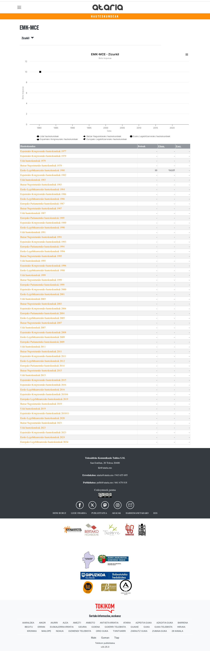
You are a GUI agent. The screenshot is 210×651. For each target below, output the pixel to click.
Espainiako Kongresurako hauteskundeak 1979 (43, 155)
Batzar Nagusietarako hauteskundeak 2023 (41, 422)
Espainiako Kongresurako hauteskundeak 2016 (43, 384)
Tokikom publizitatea (105, 643)
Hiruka (181, 627)
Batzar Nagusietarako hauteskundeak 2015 (41, 370)
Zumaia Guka (159, 631)
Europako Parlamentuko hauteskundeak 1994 (42, 246)
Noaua (59, 631)
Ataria (127, 622)
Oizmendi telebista (79, 631)
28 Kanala (177, 631)
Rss (155, 513)
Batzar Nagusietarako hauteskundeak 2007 (41, 322)
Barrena (183, 622)
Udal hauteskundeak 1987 (33, 213)
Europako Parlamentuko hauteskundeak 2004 (42, 313)
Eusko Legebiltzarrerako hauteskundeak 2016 (42, 389)
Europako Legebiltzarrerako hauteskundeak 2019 (44, 399)
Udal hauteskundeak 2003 (33, 298)
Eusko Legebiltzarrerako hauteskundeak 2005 (42, 318)
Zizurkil (26, 38)
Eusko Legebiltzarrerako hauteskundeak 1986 (42, 198)
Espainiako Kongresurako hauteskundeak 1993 (43, 241)
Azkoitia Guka (165, 622)
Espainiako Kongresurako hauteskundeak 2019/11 (44, 413)
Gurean (105, 637)
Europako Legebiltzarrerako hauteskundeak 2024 (44, 441)
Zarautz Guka (139, 631)
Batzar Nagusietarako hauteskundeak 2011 (41, 351)
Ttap (116, 637)
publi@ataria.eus (105, 482)
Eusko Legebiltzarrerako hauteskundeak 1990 (42, 227)
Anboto (90, 622)
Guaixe (135, 627)
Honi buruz (59, 513)
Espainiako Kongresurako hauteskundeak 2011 (43, 356)
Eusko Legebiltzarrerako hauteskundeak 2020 (42, 418)
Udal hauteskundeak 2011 (33, 346)
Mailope (46, 631)
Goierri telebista (115, 627)
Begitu (29, 627)
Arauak (116, 513)
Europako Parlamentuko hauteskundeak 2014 (42, 365)
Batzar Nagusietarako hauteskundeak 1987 (41, 208)
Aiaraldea (28, 622)
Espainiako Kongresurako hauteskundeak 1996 (43, 265)
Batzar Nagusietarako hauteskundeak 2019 (41, 403)
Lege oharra (79, 513)
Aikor (42, 622)
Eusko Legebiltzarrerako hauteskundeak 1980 (42, 170)
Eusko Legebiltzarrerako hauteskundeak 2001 (42, 294)
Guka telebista (163, 627)
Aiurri (54, 622)
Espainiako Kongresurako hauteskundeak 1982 (43, 175)
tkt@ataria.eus (105, 467)
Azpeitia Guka (144, 622)
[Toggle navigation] (19, 7)
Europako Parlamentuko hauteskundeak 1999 (42, 284)
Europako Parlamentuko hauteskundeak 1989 (42, 217)
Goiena (95, 627)
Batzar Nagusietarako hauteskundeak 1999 (41, 279)
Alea (65, 622)
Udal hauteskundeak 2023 (33, 427)
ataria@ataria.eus (105, 475)
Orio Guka (102, 631)
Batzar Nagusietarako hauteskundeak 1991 (41, 236)
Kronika (32, 631)
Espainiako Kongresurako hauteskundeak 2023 (43, 432)
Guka (147, 627)
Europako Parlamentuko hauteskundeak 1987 (42, 203)
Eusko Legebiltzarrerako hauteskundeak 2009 (42, 337)
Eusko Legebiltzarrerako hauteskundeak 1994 (42, 251)
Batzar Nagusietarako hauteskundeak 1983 (41, 184)
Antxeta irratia (109, 622)
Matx (93, 637)
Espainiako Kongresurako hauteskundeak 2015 (43, 379)
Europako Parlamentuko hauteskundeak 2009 (42, 341)
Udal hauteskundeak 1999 (33, 275)
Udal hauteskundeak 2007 (33, 327)
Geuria (82, 627)
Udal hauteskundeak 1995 (33, 260)
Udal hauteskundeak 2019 (33, 408)
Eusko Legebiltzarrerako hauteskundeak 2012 (42, 360)
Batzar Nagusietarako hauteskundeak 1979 (41, 165)
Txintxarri (119, 631)
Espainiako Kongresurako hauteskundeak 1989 (43, 222)
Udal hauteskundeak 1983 (33, 179)
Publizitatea (99, 513)
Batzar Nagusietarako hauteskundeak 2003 (41, 303)
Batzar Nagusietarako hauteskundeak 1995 (41, 256)
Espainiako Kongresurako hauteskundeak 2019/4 (44, 394)
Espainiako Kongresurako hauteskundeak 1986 (43, 194)
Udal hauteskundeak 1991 (33, 232)
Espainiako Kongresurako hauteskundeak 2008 (43, 332)
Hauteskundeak (105, 16)
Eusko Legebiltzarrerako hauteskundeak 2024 (42, 437)
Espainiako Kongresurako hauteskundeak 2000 (43, 289)
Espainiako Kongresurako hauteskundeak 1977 (43, 151)
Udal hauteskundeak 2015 (33, 375)
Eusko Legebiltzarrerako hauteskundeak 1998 (42, 270)
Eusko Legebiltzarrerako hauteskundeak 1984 (42, 189)
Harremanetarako (137, 513)
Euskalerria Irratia (61, 627)
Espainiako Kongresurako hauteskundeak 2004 (43, 308)
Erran (41, 627)
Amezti (77, 622)
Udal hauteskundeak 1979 (33, 160)
